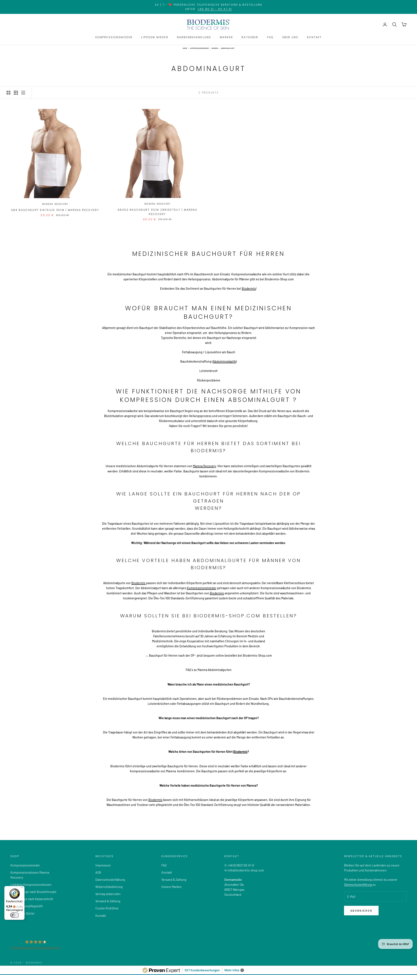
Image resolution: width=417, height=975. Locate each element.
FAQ (270, 37)
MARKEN (226, 37)
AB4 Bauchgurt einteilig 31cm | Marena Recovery (55, 210)
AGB (98, 872)
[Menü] (22, 888)
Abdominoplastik (224, 361)
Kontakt (100, 915)
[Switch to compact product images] (23, 93)
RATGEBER (250, 37)
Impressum (103, 865)
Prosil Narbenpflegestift (26, 906)
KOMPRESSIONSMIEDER (114, 37)
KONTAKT (314, 37)
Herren (215, 48)
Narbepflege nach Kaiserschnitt (31, 899)
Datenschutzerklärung (110, 879)
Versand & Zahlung (107, 901)
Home (185, 48)
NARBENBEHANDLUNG (194, 37)
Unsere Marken (171, 887)
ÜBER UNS (290, 37)
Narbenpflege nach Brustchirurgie (33, 892)
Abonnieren (361, 910)
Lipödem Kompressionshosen (30, 884)
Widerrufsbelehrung (109, 887)
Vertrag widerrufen (108, 894)
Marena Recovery (55, 204)
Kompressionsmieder (199, 48)
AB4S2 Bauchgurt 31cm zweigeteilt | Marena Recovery (157, 212)
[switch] (14, 915)
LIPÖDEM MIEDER (154, 37)
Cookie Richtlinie (107, 908)
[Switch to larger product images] (8, 93)
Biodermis (249, 288)
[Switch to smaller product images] (16, 93)
